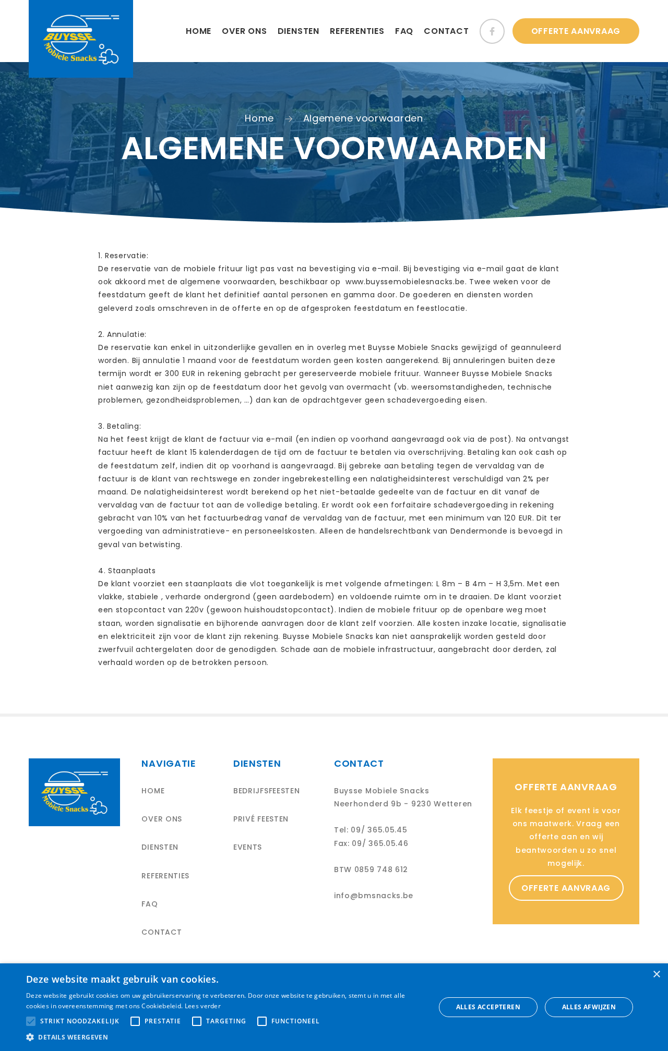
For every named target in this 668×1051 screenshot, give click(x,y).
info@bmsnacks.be (373, 895)
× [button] (656, 974)
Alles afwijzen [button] (589, 1006)
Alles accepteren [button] (488, 1006)
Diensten (298, 31)
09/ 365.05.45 (379, 830)
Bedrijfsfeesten (266, 791)
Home (198, 31)
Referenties (357, 31)
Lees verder (203, 1005)
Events (247, 847)
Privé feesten (261, 819)
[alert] (334, 1007)
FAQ (404, 31)
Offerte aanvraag (576, 31)
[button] (224, 1037)
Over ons (244, 31)
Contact (446, 31)
